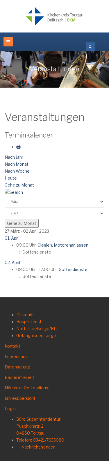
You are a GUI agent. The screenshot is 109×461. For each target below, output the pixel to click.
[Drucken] (18, 146)
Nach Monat (16, 164)
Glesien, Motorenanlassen (62, 245)
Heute (11, 178)
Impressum (16, 356)
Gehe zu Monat (19, 184)
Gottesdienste (73, 269)
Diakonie (24, 314)
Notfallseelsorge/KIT (37, 328)
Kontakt (12, 346)
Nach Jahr (14, 157)
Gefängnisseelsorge (36, 335)
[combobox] (90, 46)
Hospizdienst (29, 321)
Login (10, 408)
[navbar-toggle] (8, 41)
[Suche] (14, 191)
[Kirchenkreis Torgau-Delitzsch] (55, 16)
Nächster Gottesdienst (27, 387)
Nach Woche (17, 171)
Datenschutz (17, 366)
